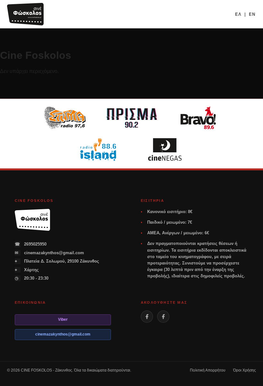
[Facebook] (147, 316)
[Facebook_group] (163, 316)
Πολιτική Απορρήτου (207, 370)
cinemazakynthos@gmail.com (49, 252)
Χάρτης (27, 269)
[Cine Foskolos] (25, 14)
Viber (63, 319)
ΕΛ (238, 14)
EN (252, 14)
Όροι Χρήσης (244, 370)
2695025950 (31, 244)
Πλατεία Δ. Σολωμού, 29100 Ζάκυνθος (57, 261)
